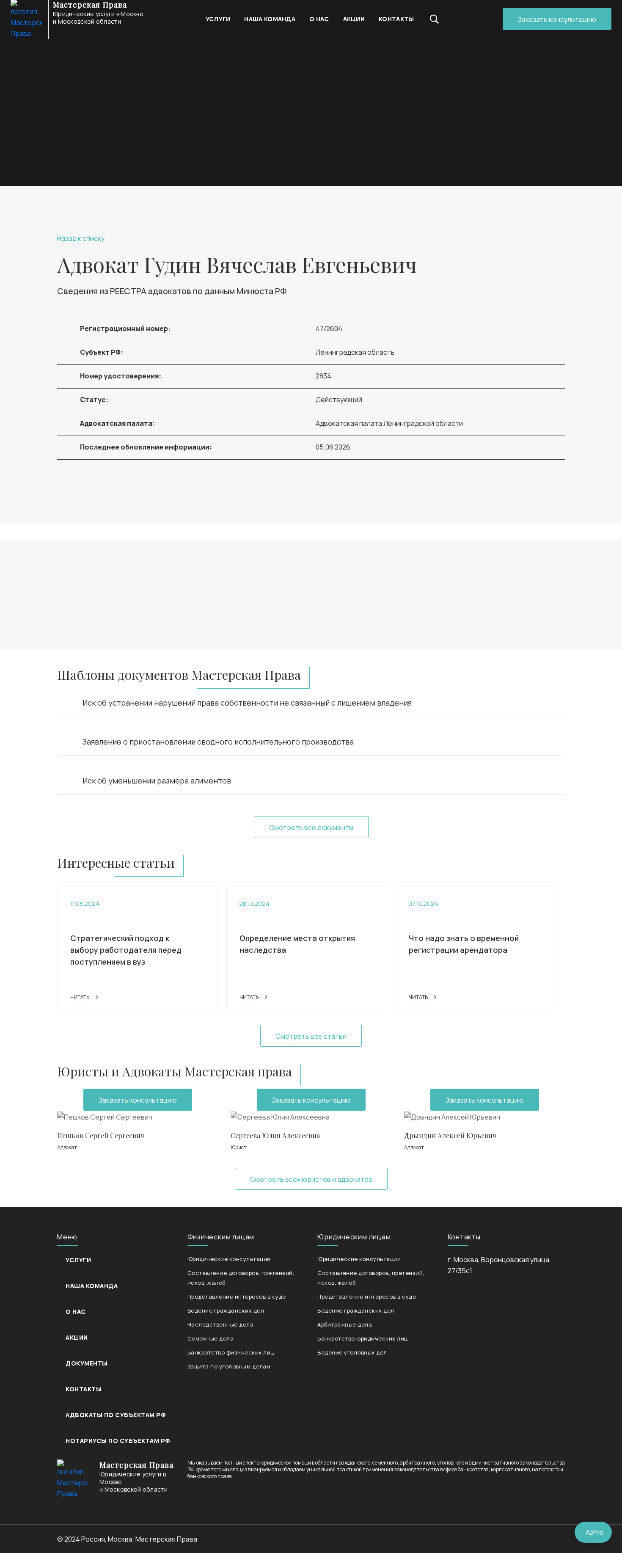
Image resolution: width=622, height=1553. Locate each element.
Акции (354, 19)
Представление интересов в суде (236, 1296)
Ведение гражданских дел (225, 1310)
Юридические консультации (229, 1259)
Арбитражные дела (344, 1324)
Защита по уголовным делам (229, 1366)
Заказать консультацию (557, 19)
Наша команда (269, 19)
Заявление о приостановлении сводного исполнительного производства (218, 742)
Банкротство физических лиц (230, 1352)
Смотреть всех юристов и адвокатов (311, 1179)
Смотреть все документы (311, 827)
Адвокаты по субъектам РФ (115, 1415)
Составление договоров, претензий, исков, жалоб (240, 1277)
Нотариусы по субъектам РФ (118, 1441)
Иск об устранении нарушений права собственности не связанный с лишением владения (247, 703)
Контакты (396, 19)
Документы (87, 1363)
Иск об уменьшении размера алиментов (157, 780)
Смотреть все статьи (311, 1036)
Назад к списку (81, 238)
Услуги (218, 19)
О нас (319, 19)
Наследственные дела (220, 1324)
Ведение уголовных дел (352, 1352)
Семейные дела (210, 1338)
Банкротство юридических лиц (362, 1338)
